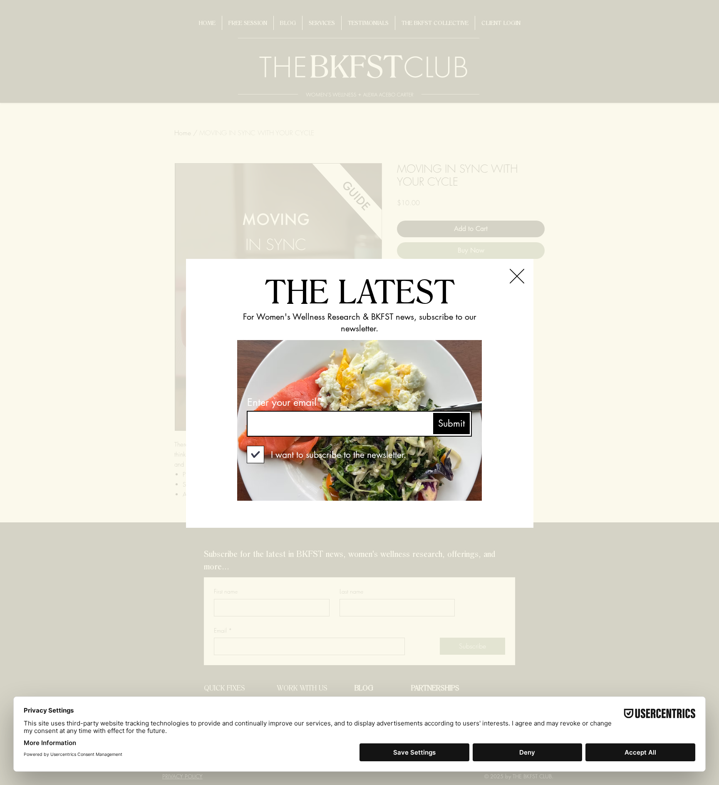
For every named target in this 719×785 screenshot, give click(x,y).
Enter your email (281, 402)
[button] (517, 276)
